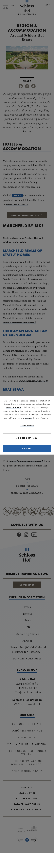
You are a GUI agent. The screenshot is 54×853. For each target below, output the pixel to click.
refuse (28, 418)
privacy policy (13, 407)
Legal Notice (27, 425)
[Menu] (6, 4)
